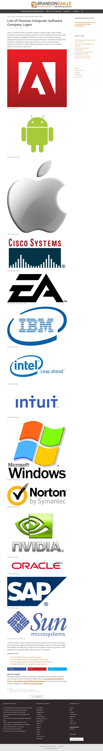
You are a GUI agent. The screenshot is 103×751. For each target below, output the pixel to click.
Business (38, 714)
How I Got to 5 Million (53, 11)
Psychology (39, 738)
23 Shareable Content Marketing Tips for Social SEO (22, 689)
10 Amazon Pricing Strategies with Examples (15, 710)
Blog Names (78, 74)
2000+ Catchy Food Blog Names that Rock (15, 722)
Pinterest (72, 729)
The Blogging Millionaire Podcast (32, 11)
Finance (38, 725)
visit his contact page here (33, 683)
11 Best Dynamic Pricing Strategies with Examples (16, 724)
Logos (13, 16)
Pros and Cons (79, 77)
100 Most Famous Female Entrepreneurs (14, 731)
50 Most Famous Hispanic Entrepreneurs (14, 712)
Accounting (39, 707)
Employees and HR (41, 718)
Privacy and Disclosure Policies (47, 746)
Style (71, 718)
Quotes (72, 707)
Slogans (77, 68)
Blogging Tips (40, 712)
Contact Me (61, 746)
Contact (76, 11)
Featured (66, 11)
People (38, 734)
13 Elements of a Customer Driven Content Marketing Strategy (24, 691)
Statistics (77, 72)
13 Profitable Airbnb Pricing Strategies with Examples (17, 707)
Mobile (38, 732)
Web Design (73, 723)
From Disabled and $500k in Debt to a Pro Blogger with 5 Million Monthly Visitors (85, 24)
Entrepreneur (39, 721)
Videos (71, 721)
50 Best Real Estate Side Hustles (12, 729)
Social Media (73, 714)
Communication (79, 70)
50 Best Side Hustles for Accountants (13, 726)
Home (8, 16)
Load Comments (37, 697)
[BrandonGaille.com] (51, 4)
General (38, 727)
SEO (71, 710)
